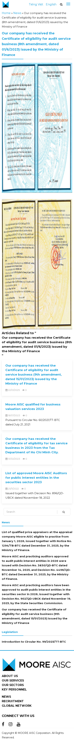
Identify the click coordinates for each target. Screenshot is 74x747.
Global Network (17, 705)
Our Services (13, 680)
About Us (10, 676)
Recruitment (13, 701)
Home (6, 13)
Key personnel (14, 689)
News (17, 13)
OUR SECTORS (13, 685)
